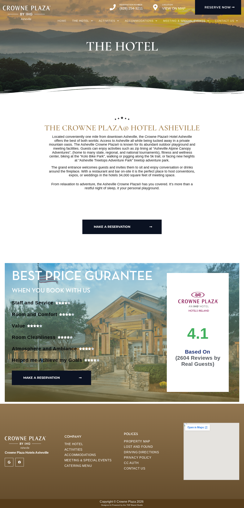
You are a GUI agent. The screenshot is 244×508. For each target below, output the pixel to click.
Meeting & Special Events (184, 20)
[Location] (155, 7)
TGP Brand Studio (135, 505)
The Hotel (80, 20)
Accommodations (139, 20)
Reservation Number (131, 5)
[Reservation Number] (113, 7)
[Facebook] (19, 462)
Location (167, 5)
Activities (107, 20)
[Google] (9, 462)
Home (62, 20)
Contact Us (224, 20)
